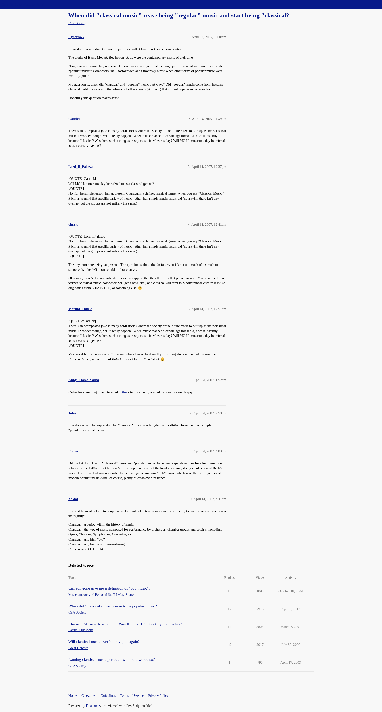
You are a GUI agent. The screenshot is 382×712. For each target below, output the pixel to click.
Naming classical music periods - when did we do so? (111, 659)
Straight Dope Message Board (23, 4)
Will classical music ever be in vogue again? (104, 641)
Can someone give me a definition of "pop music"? (109, 588)
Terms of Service (132, 695)
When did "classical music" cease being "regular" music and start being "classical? (178, 15)
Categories (88, 695)
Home (72, 695)
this (124, 392)
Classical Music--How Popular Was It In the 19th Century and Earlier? (125, 624)
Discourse (93, 706)
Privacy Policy (158, 695)
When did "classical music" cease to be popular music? (112, 606)
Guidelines (108, 695)
